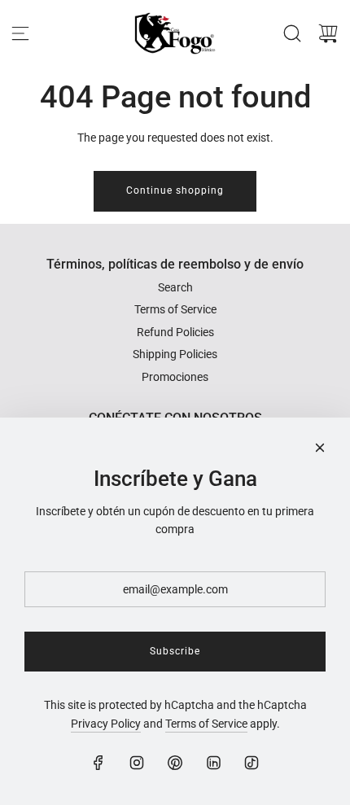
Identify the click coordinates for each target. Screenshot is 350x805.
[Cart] (328, 33)
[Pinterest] (175, 763)
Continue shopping (175, 190)
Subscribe (175, 651)
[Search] (292, 33)
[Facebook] (98, 763)
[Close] (320, 448)
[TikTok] (251, 763)
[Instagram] (137, 763)
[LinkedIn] (213, 763)
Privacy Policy (106, 723)
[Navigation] (20, 33)
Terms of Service (206, 723)
